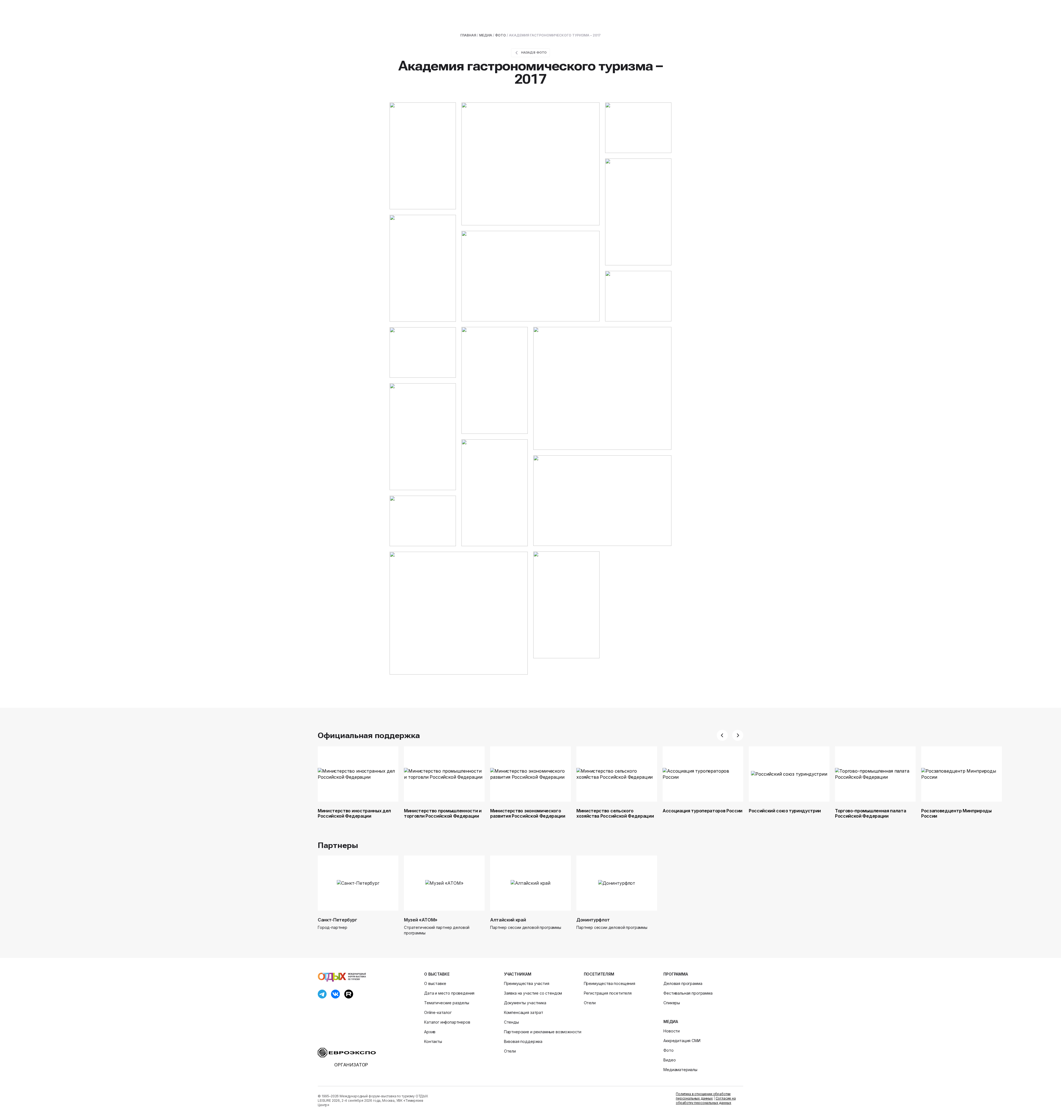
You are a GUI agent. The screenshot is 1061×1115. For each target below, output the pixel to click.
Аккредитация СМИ (681, 1040)
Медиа (485, 35)
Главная (468, 35)
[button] (722, 735)
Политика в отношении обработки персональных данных (703, 1096)
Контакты (433, 1041)
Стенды (511, 1022)
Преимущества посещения (609, 983)
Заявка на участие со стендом (533, 993)
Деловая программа (682, 983)
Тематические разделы (446, 1002)
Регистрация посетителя (608, 993)
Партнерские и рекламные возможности (542, 1031)
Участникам (517, 974)
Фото (500, 35)
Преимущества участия (526, 983)
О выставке (436, 974)
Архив (429, 1031)
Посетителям (599, 974)
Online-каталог (438, 1012)
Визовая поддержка (523, 1041)
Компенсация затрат (523, 1012)
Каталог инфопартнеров (447, 1022)
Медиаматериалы (680, 1069)
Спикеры (671, 1002)
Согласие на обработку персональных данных (706, 1100)
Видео (669, 1060)
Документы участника (525, 1002)
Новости (671, 1031)
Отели (510, 1051)
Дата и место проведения (449, 993)
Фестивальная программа (687, 993)
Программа (675, 974)
